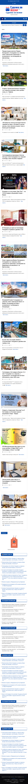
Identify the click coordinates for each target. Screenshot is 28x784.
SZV (11, 59)
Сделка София (7, 779)
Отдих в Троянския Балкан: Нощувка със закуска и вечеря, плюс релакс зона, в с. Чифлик (13, 90)
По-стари (5, 533)
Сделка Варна (22, 779)
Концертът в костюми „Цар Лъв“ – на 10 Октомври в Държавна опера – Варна (14, 193)
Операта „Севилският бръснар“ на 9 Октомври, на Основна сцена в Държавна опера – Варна (13, 411)
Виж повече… (6, 65)
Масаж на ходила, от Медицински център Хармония (13, 581)
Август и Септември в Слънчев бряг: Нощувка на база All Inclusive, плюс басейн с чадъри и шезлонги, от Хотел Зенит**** (14, 595)
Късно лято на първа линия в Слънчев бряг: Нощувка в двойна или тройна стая (14, 341)
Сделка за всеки (14, 12)
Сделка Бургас (9, 781)
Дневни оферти (7, 554)
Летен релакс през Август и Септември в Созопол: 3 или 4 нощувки (11, 481)
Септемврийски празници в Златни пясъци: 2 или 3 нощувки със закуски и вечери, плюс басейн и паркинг (14, 156)
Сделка (21, 781)
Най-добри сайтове (14, 782)
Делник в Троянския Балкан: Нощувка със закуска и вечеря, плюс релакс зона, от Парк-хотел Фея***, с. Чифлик (13, 590)
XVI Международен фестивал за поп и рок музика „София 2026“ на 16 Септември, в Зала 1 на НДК (13, 448)
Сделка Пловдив (14, 779)
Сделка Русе (16, 781)
